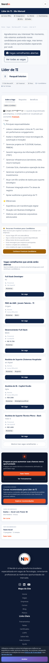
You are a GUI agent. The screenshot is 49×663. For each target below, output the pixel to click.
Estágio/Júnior (20, 16)
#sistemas (9, 288)
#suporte (18, 371)
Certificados (24, 629)
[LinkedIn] (24, 584)
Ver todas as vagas (16, 59)
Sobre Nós (25, 636)
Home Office (7, 16)
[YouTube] (28, 584)
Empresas (24, 601)
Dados (29, 19)
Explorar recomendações (24, 501)
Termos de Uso (6, 654)
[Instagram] (20, 584)
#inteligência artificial (21, 401)
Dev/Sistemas (43, 16)
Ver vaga (24, 294)
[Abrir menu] (45, 4)
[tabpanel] (24, 161)
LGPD (24, 633)
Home (24, 594)
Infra (21, 19)
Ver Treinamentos (24, 479)
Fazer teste (7, 536)
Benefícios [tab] (34, 99)
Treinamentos (24, 621)
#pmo (17, 315)
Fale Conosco (24, 640)
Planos (24, 613)
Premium (15, 117)
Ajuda (24, 644)
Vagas (24, 598)
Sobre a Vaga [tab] (10, 99)
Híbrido (31, 16)
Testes (24, 625)
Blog (24, 609)
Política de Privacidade (33, 652)
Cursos (24, 605)
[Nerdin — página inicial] (24, 559)
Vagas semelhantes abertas (23, 53)
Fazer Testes (24, 474)
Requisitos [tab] (22, 99)
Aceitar (24, 659)
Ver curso (6, 518)
